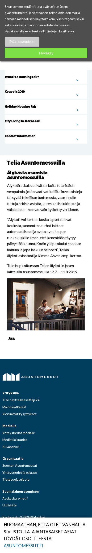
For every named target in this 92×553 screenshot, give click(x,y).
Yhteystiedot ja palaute (19, 472)
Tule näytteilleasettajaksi (21, 400)
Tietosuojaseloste (15, 479)
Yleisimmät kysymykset (19, 414)
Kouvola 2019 (15, 92)
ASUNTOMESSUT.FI (23, 545)
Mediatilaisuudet (14, 440)
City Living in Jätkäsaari (22, 121)
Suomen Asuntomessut (19, 465)
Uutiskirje (9, 505)
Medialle (9, 426)
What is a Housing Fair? (22, 77)
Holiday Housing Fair (20, 107)
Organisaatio (13, 458)
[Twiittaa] (25, 338)
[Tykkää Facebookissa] (19, 338)
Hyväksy (46, 53)
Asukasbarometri (15, 498)
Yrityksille (10, 393)
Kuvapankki (10, 447)
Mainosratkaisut (14, 407)
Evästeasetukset (22, 42)
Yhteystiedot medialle (18, 433)
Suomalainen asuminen (20, 491)
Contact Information (20, 136)
